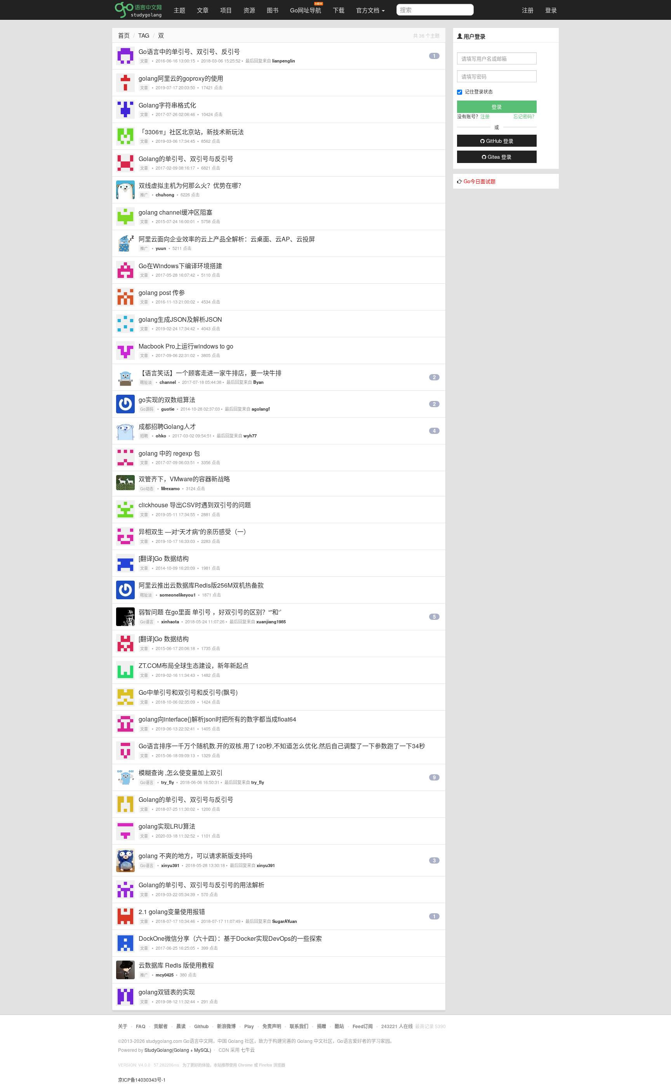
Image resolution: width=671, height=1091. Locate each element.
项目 (226, 10)
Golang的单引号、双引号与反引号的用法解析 (201, 884)
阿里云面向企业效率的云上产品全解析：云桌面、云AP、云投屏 (227, 238)
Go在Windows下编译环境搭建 (180, 265)
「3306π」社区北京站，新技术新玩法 (191, 131)
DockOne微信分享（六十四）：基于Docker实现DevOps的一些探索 (230, 938)
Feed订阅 (363, 1026)
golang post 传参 (162, 292)
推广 (144, 195)
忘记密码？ (525, 116)
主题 (179, 10)
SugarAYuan (284, 921)
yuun (161, 248)
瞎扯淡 (146, 382)
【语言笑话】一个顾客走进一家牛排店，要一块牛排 (210, 372)
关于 (122, 1026)
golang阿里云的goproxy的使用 (181, 78)
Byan (258, 382)
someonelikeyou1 (178, 594)
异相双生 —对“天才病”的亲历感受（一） (194, 531)
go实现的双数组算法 (167, 399)
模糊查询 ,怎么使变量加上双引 (181, 772)
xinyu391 (170, 865)
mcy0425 (165, 974)
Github (201, 1026)
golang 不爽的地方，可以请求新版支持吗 (195, 855)
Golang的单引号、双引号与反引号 (186, 158)
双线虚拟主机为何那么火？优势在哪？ (191, 185)
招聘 (144, 436)
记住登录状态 (479, 91)
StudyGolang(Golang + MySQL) (177, 1049)
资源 (249, 10)
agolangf (261, 409)
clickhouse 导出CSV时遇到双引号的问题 (195, 504)
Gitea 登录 (498, 156)
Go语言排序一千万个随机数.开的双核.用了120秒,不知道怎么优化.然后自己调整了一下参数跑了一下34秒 (282, 745)
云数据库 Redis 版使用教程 (176, 965)
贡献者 (161, 1026)
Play (249, 1026)
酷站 (339, 1026)
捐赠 (321, 1026)
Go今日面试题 (479, 181)
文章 (203, 10)
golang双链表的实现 (167, 991)
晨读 (181, 1026)
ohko (161, 435)
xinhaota (170, 621)
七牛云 (248, 1049)
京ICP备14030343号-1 (142, 1079)
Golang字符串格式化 (167, 105)
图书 (272, 10)
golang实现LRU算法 (167, 826)
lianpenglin (283, 60)
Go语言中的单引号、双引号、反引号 (189, 51)
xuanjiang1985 (271, 621)
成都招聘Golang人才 (167, 426)
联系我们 (299, 1026)
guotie (167, 409)
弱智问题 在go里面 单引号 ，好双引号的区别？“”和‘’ (210, 611)
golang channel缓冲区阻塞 (175, 212)
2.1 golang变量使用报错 (172, 911)
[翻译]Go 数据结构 (164, 558)
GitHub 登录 (499, 140)
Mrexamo (170, 488)
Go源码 (146, 409)
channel (168, 382)
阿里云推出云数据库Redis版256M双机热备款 (201, 585)
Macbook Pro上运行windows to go (186, 346)
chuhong (165, 194)
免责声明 (271, 1026)
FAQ (140, 1026)
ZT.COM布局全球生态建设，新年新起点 (194, 665)
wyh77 (250, 435)
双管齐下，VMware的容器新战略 (184, 478)
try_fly (167, 782)
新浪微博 (226, 1026)
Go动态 (146, 488)
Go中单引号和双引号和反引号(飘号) (188, 692)
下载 (338, 10)
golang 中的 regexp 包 (169, 453)
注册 (528, 10)
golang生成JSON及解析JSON (180, 319)
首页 (124, 35)
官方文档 (368, 10)
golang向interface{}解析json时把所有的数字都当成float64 (217, 719)
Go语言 (146, 621)
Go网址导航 (305, 10)
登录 (551, 10)
